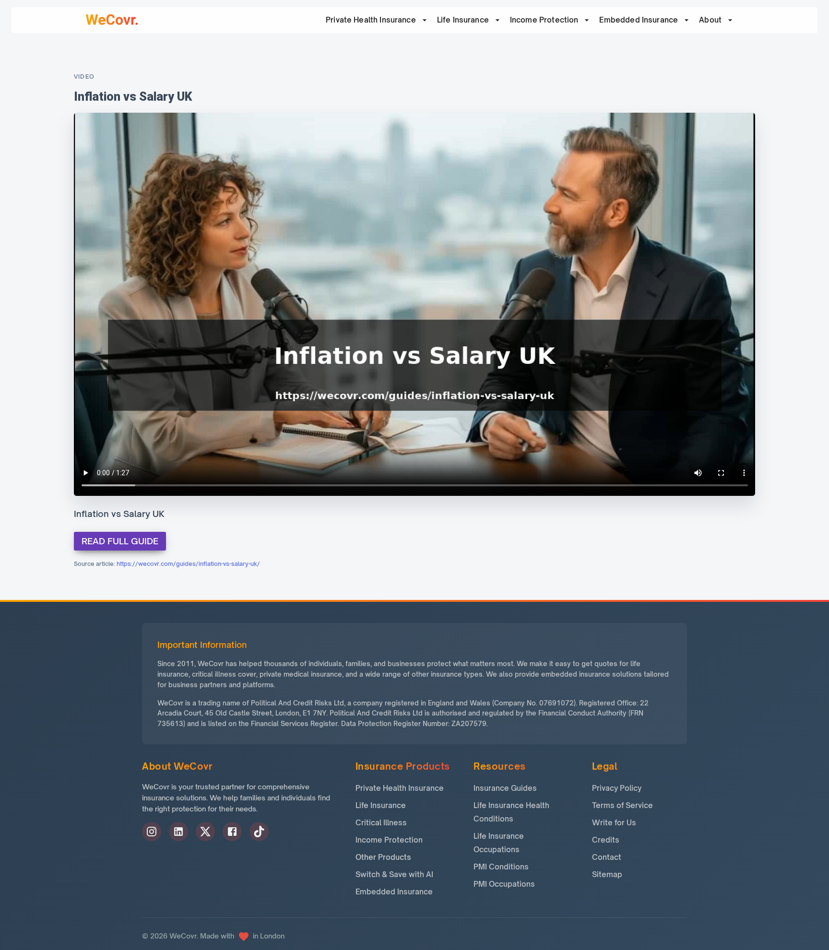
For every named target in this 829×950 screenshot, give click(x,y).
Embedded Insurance (638, 19)
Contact (606, 857)
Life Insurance (463, 19)
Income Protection (544, 19)
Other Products (383, 857)
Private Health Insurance (399, 788)
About (710, 19)
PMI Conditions (501, 866)
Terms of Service (622, 805)
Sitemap (607, 874)
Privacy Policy (616, 788)
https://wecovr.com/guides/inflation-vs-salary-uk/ (188, 563)
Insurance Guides (505, 788)
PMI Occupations (504, 884)
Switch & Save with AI (394, 874)
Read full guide (120, 541)
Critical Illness (381, 822)
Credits (605, 839)
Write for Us (614, 822)
